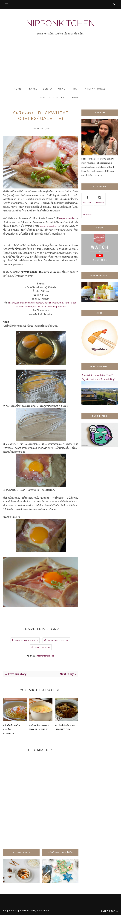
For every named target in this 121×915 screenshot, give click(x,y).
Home (18, 88)
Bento (47, 88)
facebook (87, 202)
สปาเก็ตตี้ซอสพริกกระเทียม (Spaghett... (11, 729)
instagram (99, 202)
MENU (62, 88)
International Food (45, 655)
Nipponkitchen (60, 23)
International (95, 88)
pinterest (87, 215)
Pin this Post (42, 647)
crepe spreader (67, 218)
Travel (32, 88)
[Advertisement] (60, 64)
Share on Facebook (26, 640)
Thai (75, 88)
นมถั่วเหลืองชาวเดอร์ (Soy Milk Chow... (39, 727)
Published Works (53, 97)
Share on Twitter (58, 640)
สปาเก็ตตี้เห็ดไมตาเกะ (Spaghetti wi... (65, 727)
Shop (75, 97)
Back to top (108, 911)
